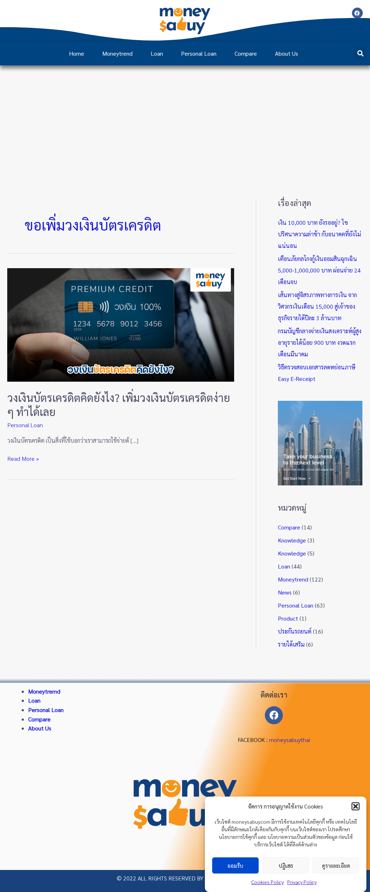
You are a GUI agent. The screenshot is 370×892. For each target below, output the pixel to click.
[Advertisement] (185, 119)
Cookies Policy (267, 882)
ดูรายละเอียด (336, 865)
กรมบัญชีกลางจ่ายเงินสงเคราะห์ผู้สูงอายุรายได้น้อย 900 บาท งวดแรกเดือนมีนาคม (319, 342)
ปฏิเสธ (286, 865)
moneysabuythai (289, 739)
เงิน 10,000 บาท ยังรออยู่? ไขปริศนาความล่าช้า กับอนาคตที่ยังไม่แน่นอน (319, 234)
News (285, 592)
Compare (246, 53)
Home (76, 53)
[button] (355, 806)
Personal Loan (198, 53)
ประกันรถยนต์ (294, 631)
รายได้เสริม (291, 644)
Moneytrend (117, 53)
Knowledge (292, 540)
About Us (286, 53)
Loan (157, 53)
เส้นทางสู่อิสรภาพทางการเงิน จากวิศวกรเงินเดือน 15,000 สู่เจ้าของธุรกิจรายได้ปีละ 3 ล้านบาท (317, 306)
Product (288, 618)
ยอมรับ (235, 865)
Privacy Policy (302, 882)
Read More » (23, 458)
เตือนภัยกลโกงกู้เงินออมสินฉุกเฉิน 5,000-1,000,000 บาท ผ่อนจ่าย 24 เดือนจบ (319, 270)
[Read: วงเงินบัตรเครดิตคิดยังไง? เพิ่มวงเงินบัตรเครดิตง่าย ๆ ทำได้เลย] (120, 324)
